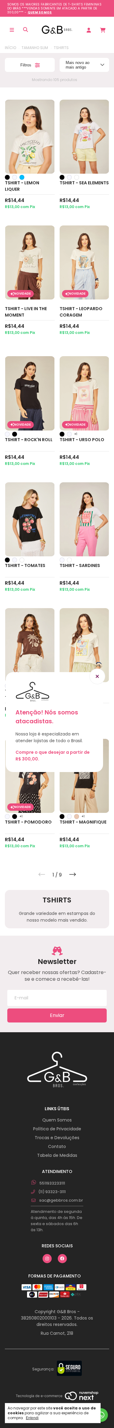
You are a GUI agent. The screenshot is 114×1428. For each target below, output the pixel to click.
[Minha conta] (88, 30)
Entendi (32, 1418)
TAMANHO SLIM (35, 47)
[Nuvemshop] (57, 1396)
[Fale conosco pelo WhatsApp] (101, 1415)
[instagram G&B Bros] (47, 1258)
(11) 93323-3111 (51, 1192)
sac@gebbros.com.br (61, 1200)
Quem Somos (57, 1120)
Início (10, 47)
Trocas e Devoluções (57, 1138)
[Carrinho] (102, 30)
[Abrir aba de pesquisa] (25, 29)
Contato (57, 1146)
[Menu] (11, 30)
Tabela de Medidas (57, 1155)
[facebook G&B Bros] (62, 1258)
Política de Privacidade (57, 1129)
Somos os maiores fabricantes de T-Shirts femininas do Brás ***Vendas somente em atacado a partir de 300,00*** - (54, 8)
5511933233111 (52, 1183)
